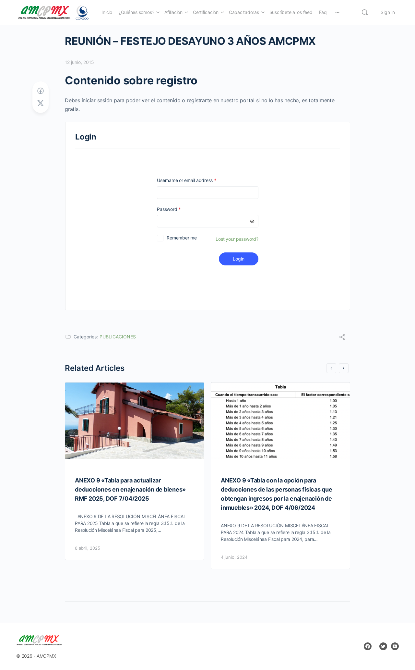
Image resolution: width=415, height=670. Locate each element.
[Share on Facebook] (40, 91)
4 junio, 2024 (234, 557)
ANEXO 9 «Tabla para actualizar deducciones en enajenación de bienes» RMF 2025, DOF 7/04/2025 (130, 489)
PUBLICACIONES (118, 336)
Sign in (388, 12)
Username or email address (196, 180)
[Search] (364, 12)
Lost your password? (237, 239)
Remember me (181, 237)
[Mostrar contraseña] (252, 221)
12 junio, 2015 (79, 62)
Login (238, 259)
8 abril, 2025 (87, 548)
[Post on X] (40, 103)
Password (178, 209)
